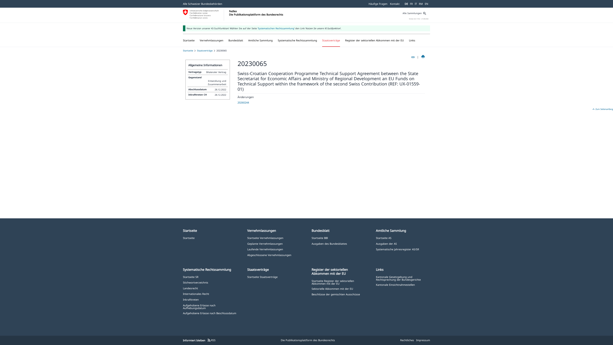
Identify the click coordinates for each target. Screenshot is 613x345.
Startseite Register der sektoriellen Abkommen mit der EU (333, 282)
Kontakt (395, 4)
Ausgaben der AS (386, 243)
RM (421, 4)
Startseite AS (383, 238)
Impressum (423, 340)
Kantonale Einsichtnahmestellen (395, 284)
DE (406, 4)
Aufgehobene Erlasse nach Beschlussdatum (209, 313)
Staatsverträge (205, 50)
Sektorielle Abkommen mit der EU (332, 288)
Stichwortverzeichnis (195, 282)
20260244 (243, 102)
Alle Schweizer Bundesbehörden (202, 4)
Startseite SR (190, 277)
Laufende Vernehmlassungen (265, 249)
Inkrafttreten (191, 299)
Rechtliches (407, 340)
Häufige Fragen (378, 4)
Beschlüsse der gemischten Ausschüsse (336, 294)
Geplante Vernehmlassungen (265, 243)
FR (411, 4)
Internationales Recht (196, 293)
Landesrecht (190, 288)
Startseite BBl (320, 238)
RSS (211, 340)
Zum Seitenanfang (602, 109)
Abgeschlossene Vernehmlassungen (269, 255)
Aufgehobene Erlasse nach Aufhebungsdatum (199, 307)
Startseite (188, 50)
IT (416, 4)
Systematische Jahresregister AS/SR (397, 249)
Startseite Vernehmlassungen (265, 238)
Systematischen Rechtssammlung (276, 28)
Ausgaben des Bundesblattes (329, 243)
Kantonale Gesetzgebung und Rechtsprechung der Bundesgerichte (398, 278)
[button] (211, 40)
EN (426, 4)
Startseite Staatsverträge (262, 277)
